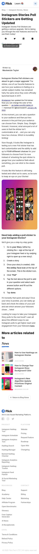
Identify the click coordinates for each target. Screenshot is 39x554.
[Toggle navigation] (35, 4)
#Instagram (6, 100)
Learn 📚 (19, 3)
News (5, 343)
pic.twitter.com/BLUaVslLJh (22, 105)
